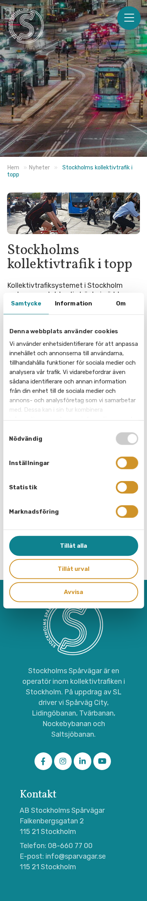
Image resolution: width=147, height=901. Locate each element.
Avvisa (73, 591)
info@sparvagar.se (75, 856)
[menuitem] (129, 18)
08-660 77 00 (70, 845)
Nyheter (39, 167)
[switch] (127, 463)
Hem (13, 167)
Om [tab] (121, 303)
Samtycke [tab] (26, 303)
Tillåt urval (73, 568)
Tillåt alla (73, 545)
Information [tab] (73, 303)
